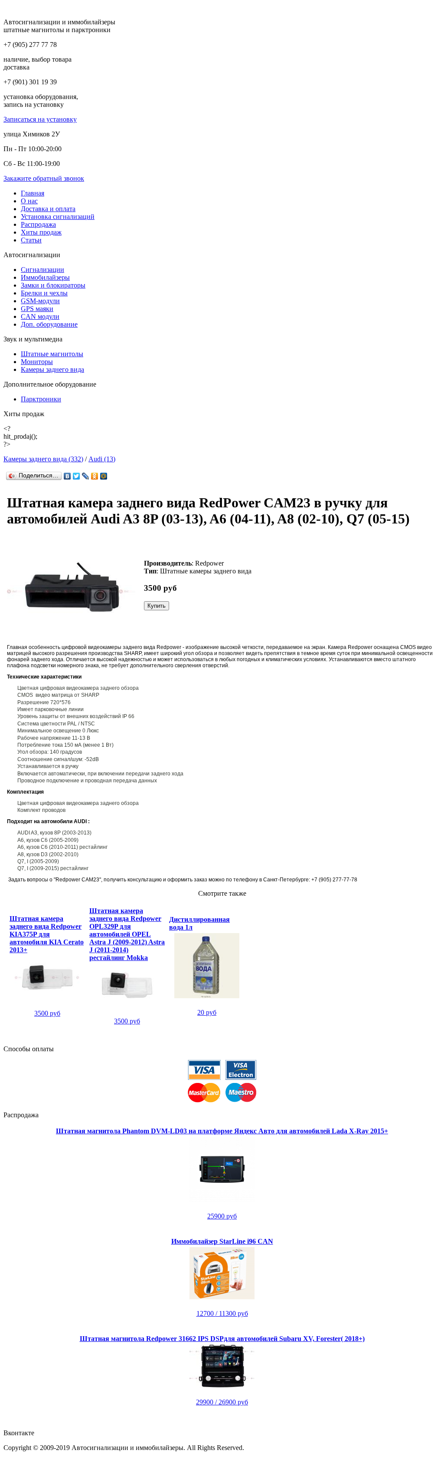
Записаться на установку (40, 119)
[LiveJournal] (85, 476)
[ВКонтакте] (67, 476)
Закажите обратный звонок (43, 178)
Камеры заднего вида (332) (43, 459)
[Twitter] (76, 476)
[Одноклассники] (94, 476)
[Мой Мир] (103, 476)
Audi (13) (101, 459)
